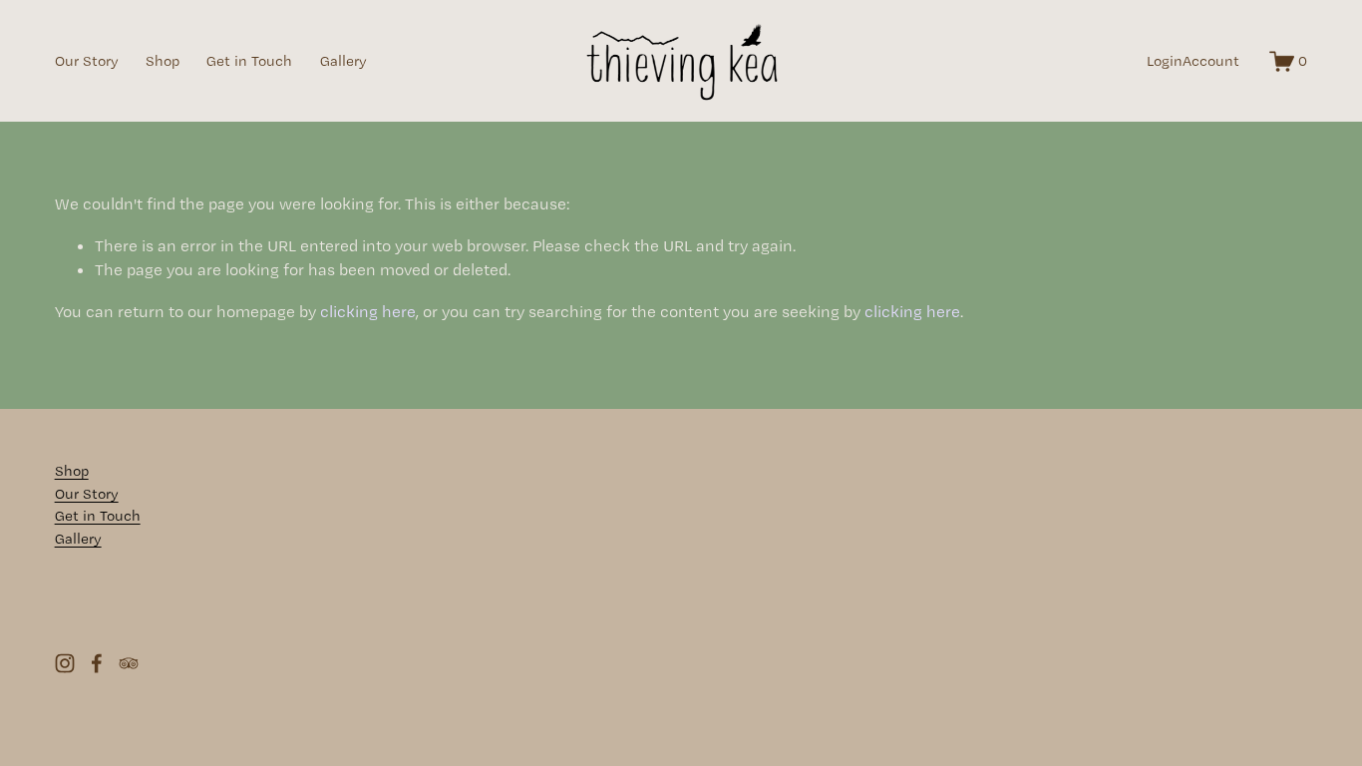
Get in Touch (249, 61)
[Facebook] (97, 663)
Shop (162, 61)
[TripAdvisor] (129, 663)
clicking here (368, 311)
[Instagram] (65, 663)
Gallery (343, 61)
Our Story (87, 61)
